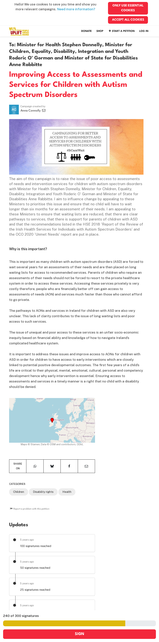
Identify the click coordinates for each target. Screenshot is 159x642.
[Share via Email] (86, 466)
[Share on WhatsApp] (34, 466)
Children (18, 491)
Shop (99, 31)
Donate (86, 31)
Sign (79, 634)
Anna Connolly (31, 110)
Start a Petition (123, 31)
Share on (17, 466)
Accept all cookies (128, 19)
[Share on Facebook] (69, 466)
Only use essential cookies (127, 8)
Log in (143, 31)
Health (66, 491)
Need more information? (76, 9)
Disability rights (43, 491)
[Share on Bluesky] (52, 466)
